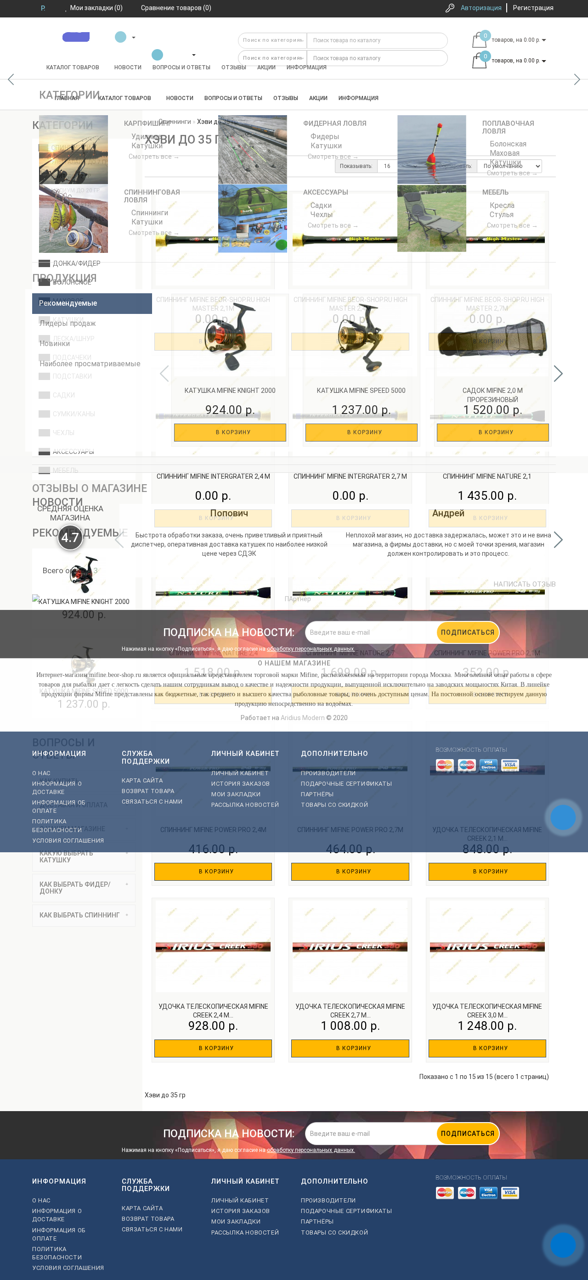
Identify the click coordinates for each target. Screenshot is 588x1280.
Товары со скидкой (334, 804)
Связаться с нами (152, 801)
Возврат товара (148, 791)
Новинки (55, 343)
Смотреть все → (154, 156)
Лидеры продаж (68, 323)
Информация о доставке (57, 787)
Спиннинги (149, 212)
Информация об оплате (59, 806)
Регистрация (533, 7)
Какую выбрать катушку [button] (66, 857)
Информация (307, 67)
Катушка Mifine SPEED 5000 (361, 390)
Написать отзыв (525, 584)
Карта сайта (142, 780)
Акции (266, 67)
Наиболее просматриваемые (90, 363)
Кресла (501, 205)
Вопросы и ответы (181, 67)
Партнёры (317, 794)
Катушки (146, 145)
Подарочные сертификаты (346, 783)
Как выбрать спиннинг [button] (80, 915)
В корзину (232, 432)
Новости (127, 67)
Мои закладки (235, 794)
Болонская (507, 144)
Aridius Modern (303, 717)
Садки (320, 205)
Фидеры (324, 136)
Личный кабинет (240, 773)
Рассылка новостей (245, 804)
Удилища (146, 136)
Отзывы (233, 67)
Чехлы (321, 214)
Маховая (504, 153)
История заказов (240, 783)
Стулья (501, 214)
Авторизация (481, 7)
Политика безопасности (57, 825)
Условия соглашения (68, 840)
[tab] (84, 857)
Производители (328, 773)
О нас (41, 773)
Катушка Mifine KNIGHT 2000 (230, 390)
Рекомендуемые (68, 303)
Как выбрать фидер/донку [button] (75, 888)
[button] (577, 79)
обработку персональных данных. (311, 649)
